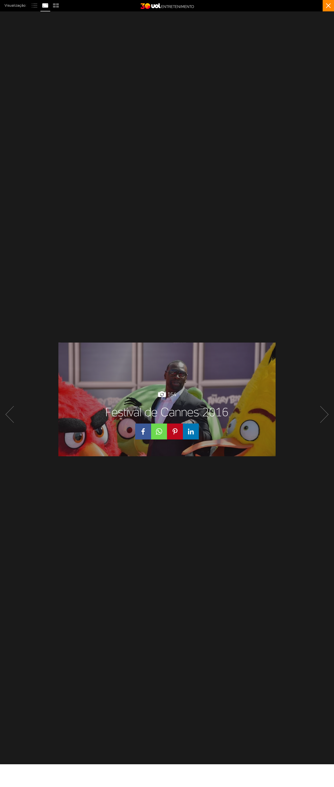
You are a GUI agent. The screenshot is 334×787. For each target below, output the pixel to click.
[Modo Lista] (35, 5)
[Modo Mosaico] (56, 5)
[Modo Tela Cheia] (45, 5)
